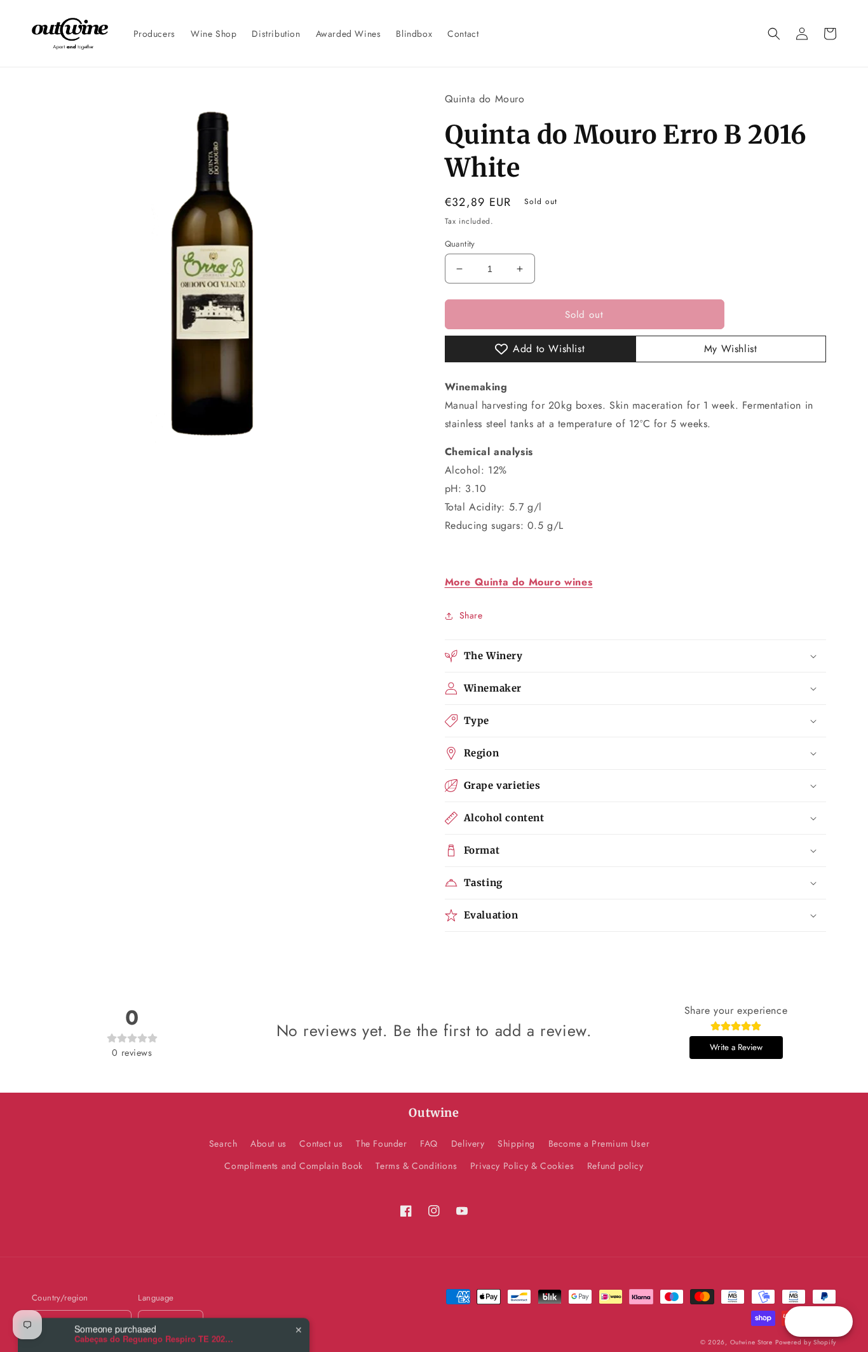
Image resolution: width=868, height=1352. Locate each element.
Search (223, 1143)
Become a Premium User (599, 1143)
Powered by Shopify (805, 1342)
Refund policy (615, 1165)
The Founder (381, 1143)
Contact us (320, 1143)
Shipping (516, 1143)
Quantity (460, 244)
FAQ (429, 1143)
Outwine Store (751, 1342)
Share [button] (471, 615)
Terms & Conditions (416, 1165)
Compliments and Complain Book (293, 1165)
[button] (774, 34)
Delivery (468, 1143)
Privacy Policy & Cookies (522, 1165)
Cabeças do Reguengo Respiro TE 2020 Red (153, 1307)
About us (268, 1143)
